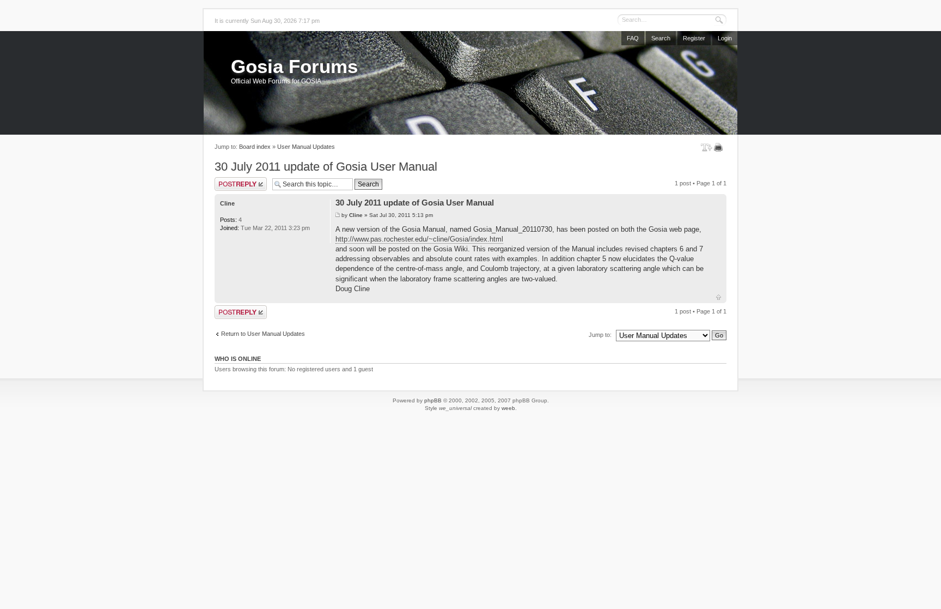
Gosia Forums (294, 66)
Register (694, 38)
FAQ (633, 38)
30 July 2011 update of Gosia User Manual (326, 166)
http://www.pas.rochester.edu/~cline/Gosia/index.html (419, 239)
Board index (255, 146)
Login (725, 38)
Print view (720, 147)
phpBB (433, 400)
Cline (356, 215)
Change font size (706, 147)
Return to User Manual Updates (263, 333)
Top (718, 297)
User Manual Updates (306, 146)
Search (660, 38)
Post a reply (230, 180)
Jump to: (600, 334)
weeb (508, 408)
